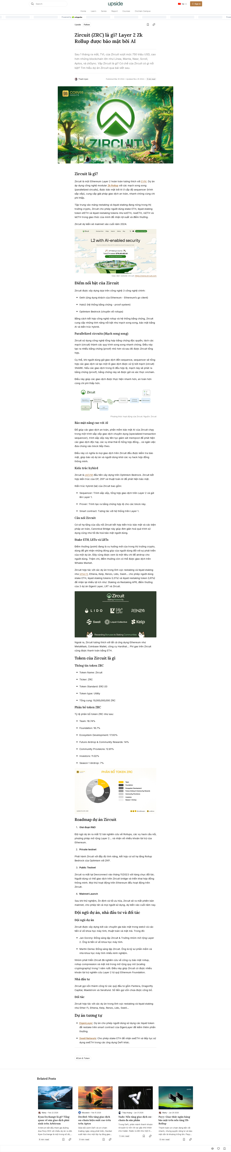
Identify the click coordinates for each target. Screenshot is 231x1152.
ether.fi (84, 574)
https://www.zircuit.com (145, 276)
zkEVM (89, 474)
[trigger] (48, 4)
